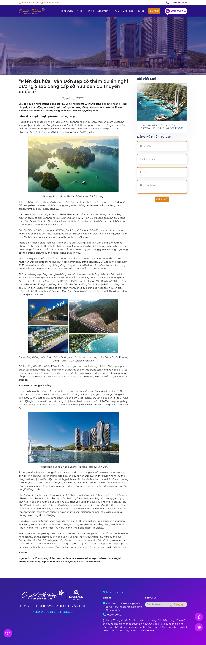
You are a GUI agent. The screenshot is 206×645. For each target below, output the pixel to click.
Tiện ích (90, 10)
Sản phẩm (103, 10)
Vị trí (79, 10)
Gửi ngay (162, 199)
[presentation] (140, 102)
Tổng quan (67, 10)
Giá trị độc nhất (124, 10)
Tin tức (140, 10)
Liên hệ (119, 592)
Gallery (107, 592)
